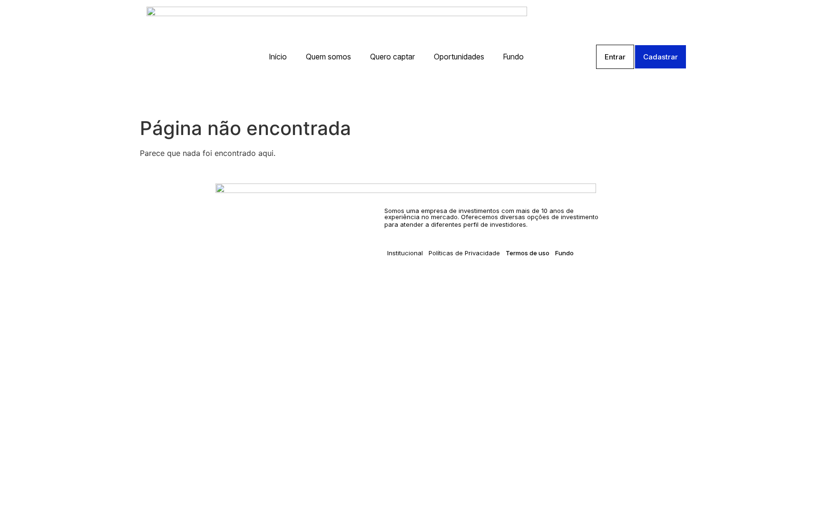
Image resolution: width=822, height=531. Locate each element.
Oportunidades (459, 56)
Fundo (513, 56)
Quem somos (328, 56)
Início (278, 56)
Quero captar (392, 56)
